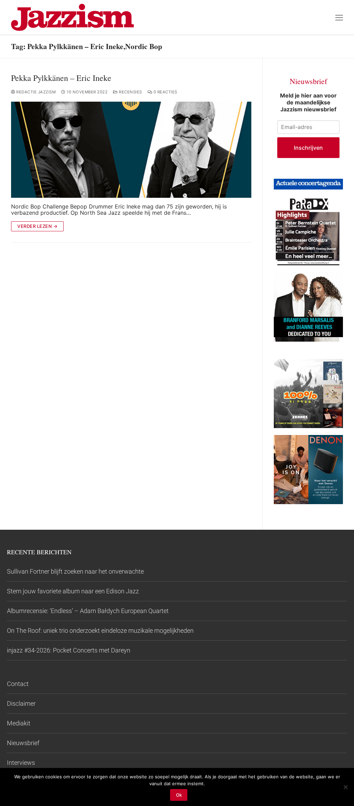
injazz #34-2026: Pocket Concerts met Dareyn (68, 650)
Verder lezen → (37, 226)
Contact (18, 683)
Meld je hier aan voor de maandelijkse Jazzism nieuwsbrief (308, 102)
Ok (179, 795)
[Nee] (345, 787)
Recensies (130, 92)
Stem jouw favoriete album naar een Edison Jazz (73, 591)
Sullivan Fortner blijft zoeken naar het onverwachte (75, 571)
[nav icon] (339, 17)
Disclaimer (21, 703)
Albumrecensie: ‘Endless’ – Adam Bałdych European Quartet (88, 610)
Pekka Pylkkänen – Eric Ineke (61, 78)
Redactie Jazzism (35, 92)
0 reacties (164, 92)
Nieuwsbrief (23, 743)
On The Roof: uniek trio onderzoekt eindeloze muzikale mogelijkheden (100, 630)
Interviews (21, 762)
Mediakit (18, 723)
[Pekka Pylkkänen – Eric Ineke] (131, 150)
